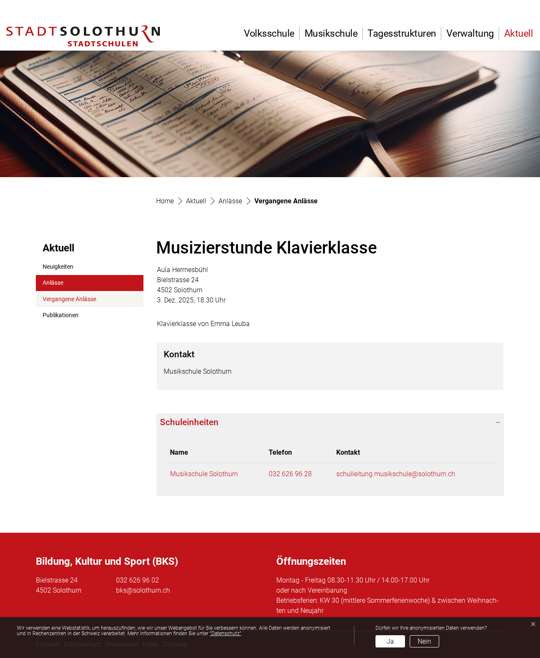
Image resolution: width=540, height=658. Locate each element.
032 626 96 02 (137, 580)
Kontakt (348, 452)
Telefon (280, 452)
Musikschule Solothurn (204, 474)
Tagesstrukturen (401, 33)
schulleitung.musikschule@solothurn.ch (395, 474)
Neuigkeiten (58, 266)
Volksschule (269, 33)
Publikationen (60, 315)
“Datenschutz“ (225, 633)
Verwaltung (470, 33)
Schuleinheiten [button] (189, 422)
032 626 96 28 (290, 474)
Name (179, 452)
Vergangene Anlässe (69, 301)
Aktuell (518, 33)
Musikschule (331, 33)
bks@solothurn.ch (143, 590)
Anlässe (53, 282)
